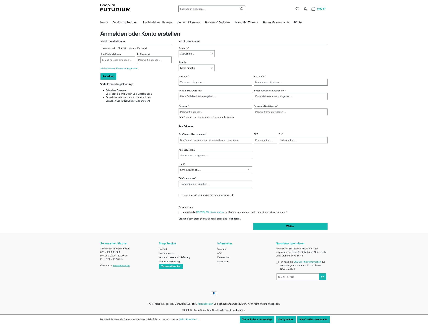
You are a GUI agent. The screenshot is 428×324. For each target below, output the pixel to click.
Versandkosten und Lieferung (174, 257)
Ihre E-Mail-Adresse (111, 54)
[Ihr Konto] (305, 9)
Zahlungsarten (166, 253)
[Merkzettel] (297, 9)
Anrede (182, 62)
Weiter (290, 226)
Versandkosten (205, 303)
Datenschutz (224, 257)
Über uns (222, 249)
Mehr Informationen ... (189, 319)
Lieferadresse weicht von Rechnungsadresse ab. (208, 195)
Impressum (223, 261)
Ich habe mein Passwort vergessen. (119, 68)
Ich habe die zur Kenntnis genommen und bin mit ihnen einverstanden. (302, 265)
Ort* (281, 134)
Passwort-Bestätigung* (266, 106)
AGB (219, 253)
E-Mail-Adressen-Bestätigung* (269, 90)
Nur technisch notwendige (257, 319)
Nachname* (260, 76)
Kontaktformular (121, 265)
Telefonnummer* (187, 178)
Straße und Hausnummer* (192, 134)
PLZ (256, 134)
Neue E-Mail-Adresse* (190, 90)
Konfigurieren (286, 319)
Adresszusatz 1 (187, 149)
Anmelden (108, 76)
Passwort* (184, 106)
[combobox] (208, 9)
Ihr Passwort (143, 54)
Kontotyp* (184, 48)
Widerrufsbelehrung (169, 261)
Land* (182, 164)
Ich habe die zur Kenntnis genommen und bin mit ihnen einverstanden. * (235, 212)
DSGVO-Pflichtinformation (210, 212)
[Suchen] (241, 9)
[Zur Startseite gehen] (115, 8)
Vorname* (184, 76)
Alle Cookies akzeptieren (313, 319)
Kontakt (163, 249)
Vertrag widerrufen (170, 266)
